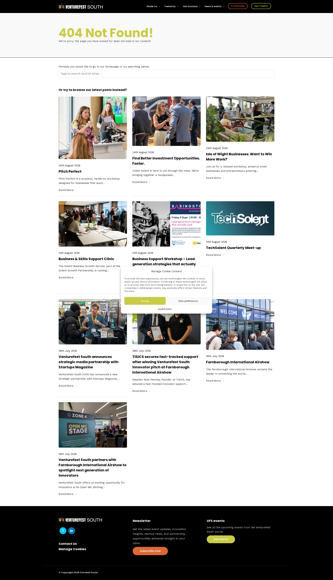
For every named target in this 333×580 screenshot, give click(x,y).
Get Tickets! (261, 6)
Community (238, 6)
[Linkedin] (71, 530)
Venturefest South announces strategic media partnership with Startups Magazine (88, 362)
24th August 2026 (69, 165)
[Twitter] (62, 530)
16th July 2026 (215, 356)
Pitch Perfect (70, 171)
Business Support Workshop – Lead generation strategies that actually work (164, 264)
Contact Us (68, 543)
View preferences (188, 300)
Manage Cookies (72, 549)
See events (221, 539)
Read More (66, 190)
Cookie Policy (165, 309)
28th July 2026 (141, 350)
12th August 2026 (69, 253)
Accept (145, 300)
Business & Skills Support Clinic (86, 258)
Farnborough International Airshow (237, 362)
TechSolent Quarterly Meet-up (233, 247)
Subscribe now (150, 551)
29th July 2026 (68, 350)
